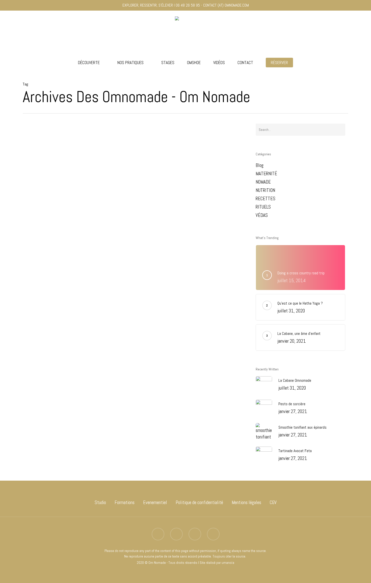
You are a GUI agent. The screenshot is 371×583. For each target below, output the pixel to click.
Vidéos (219, 62)
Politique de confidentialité (199, 502)
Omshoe (194, 62)
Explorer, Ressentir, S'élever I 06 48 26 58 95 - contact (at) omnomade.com (185, 5)
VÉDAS (43, 416)
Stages (167, 62)
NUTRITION (265, 190)
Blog (33, 416)
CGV (273, 502)
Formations (125, 502)
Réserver (279, 62)
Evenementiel (155, 502)
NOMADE (263, 182)
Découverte (89, 62)
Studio (100, 502)
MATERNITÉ (266, 173)
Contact (245, 62)
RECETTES (265, 198)
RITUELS (263, 207)
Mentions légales (246, 502)
